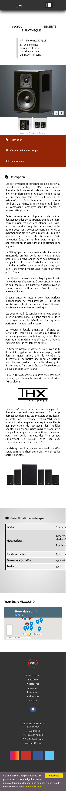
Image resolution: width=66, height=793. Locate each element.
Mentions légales (33, 743)
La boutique (33, 696)
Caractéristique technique (24, 150)
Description (15, 140)
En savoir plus (33, 786)
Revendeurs (17, 161)
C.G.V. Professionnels (33, 739)
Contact (33, 700)
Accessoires (33, 683)
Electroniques (32, 675)
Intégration (33, 688)
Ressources (33, 692)
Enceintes (33, 679)
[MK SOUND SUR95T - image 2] (40, 124)
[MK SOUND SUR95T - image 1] (25, 124)
